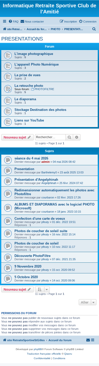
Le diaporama (25, 99)
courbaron (47, 197)
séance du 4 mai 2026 (31, 158)
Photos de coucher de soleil (36, 243)
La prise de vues (27, 75)
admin (45, 161)
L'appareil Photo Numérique (36, 64)
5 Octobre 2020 (26, 277)
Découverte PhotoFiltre (32, 256)
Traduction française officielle (44, 353)
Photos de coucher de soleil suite (40, 231)
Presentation (24, 169)
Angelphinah (48, 183)
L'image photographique (33, 54)
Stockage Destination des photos (40, 110)
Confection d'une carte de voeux (39, 218)
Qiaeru (68, 353)
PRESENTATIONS (22, 39)
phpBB (38, 349)
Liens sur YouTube (29, 120)
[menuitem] (13, 21)
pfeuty (45, 221)
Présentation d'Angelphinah (36, 179)
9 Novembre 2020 (27, 266)
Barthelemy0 (49, 172)
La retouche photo (28, 86)
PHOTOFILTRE (44, 89)
